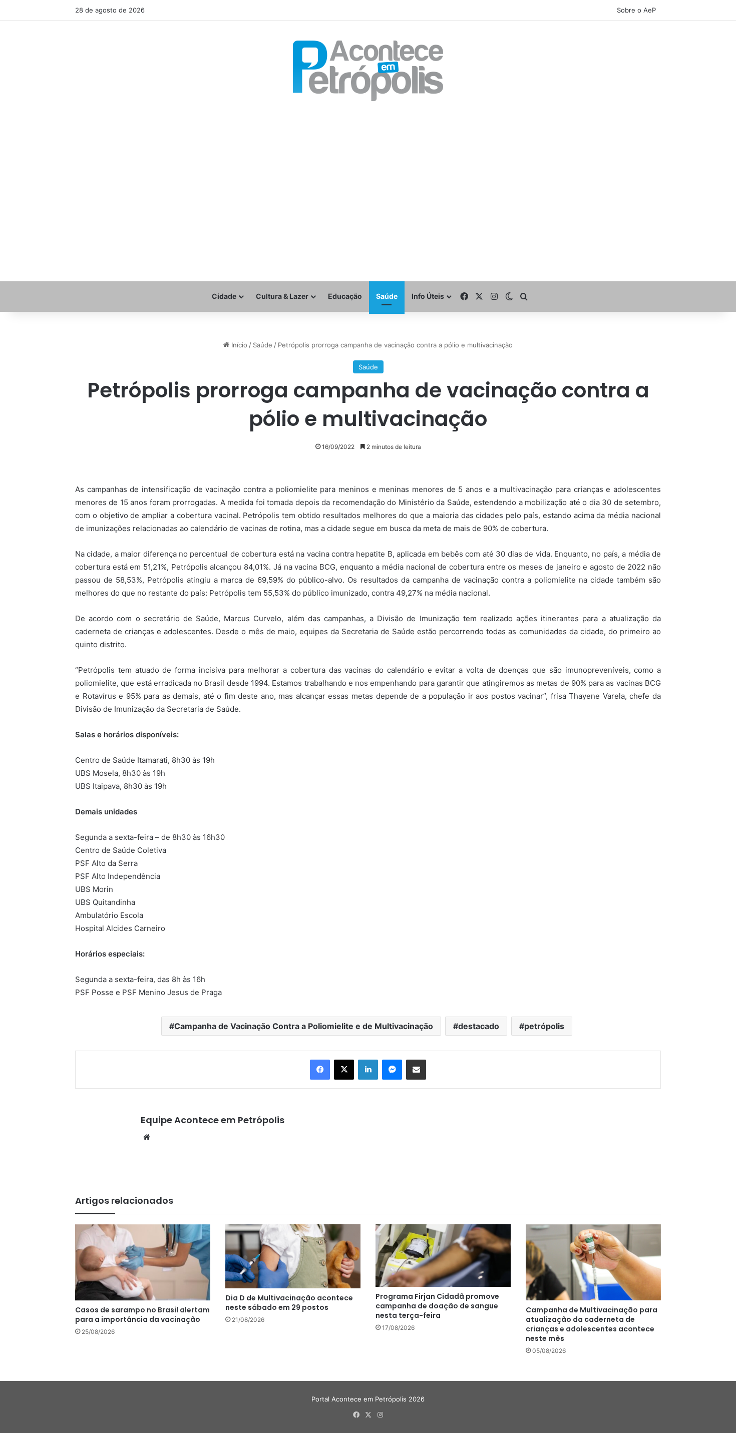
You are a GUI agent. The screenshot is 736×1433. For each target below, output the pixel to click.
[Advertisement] (368, 191)
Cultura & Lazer (282, 296)
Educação (345, 296)
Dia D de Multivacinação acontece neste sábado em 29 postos (289, 1302)
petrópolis (544, 1026)
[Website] (147, 1137)
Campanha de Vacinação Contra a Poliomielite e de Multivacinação (303, 1026)
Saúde (387, 296)
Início (238, 345)
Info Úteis (428, 296)
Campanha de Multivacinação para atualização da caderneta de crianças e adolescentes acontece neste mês (591, 1324)
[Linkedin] (368, 1070)
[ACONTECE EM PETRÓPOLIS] (368, 71)
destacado (478, 1026)
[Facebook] (320, 1070)
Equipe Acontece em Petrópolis (212, 1120)
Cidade (224, 296)
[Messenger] (392, 1070)
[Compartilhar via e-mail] (416, 1070)
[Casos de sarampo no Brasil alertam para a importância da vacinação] (142, 1262)
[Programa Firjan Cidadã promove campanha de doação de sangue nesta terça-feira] (443, 1255)
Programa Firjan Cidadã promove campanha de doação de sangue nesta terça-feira (437, 1305)
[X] (344, 1070)
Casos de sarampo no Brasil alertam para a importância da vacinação (142, 1314)
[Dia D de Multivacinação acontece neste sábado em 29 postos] (292, 1256)
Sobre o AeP (636, 10)
